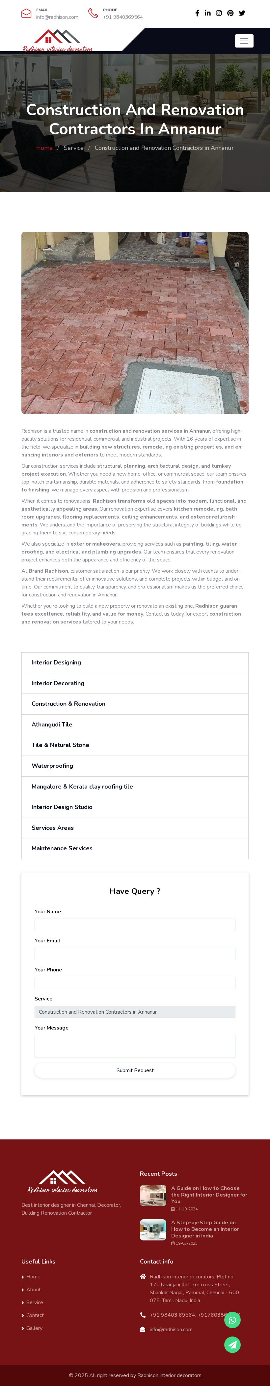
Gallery (34, 1328)
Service (74, 148)
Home (44, 148)
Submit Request (135, 1070)
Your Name (48, 911)
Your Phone (48, 969)
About (33, 1289)
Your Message (51, 1027)
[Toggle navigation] (244, 41)
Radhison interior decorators (169, 1375)
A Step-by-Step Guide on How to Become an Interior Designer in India (205, 1229)
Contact (35, 1315)
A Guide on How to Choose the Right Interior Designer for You (209, 1195)
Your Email (47, 940)
